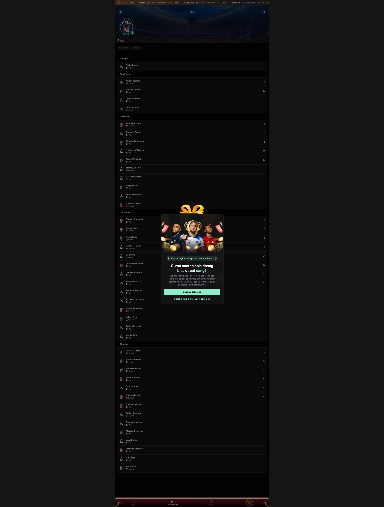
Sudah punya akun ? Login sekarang (192, 298)
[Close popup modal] (219, 218)
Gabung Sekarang (192, 292)
